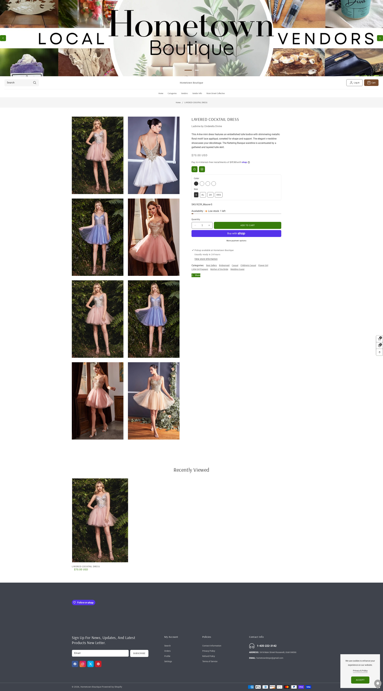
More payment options (236, 241)
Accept (360, 680)
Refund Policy (208, 656)
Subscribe (139, 653)
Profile (167, 656)
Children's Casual (248, 265)
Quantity (196, 219)
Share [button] (197, 275)
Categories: (198, 265)
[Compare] (202, 169)
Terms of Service (209, 661)
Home (178, 102)
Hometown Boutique (90, 687)
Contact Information (211, 646)
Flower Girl (263, 265)
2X (210, 195)
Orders (167, 651)
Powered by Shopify (112, 687)
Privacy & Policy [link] (360, 670)
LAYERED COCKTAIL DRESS (86, 566)
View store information (206, 259)
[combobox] (22, 82)
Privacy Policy (208, 651)
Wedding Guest (237, 269)
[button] (380, 38)
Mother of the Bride (219, 269)
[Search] (35, 82)
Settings (168, 661)
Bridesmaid (224, 265)
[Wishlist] (194, 169)
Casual (235, 265)
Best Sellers (211, 265)
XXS (218, 195)
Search (167, 646)
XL (203, 195)
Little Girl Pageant (200, 269)
